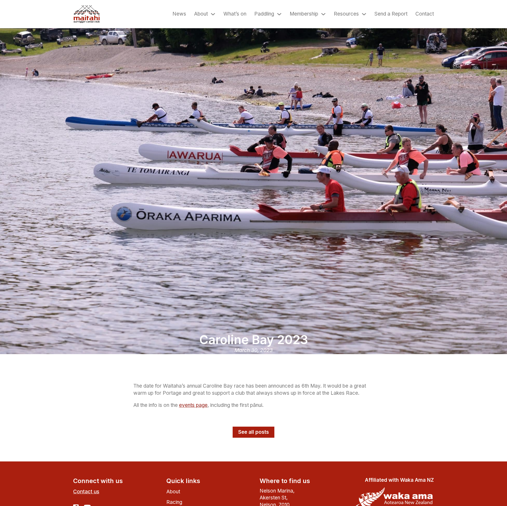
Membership (304, 14)
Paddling (264, 14)
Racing (174, 502)
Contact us (86, 492)
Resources (346, 14)
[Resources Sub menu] (364, 14)
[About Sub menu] (212, 14)
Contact (424, 14)
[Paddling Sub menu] (279, 14)
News (179, 14)
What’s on (234, 14)
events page (193, 405)
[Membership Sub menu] (323, 14)
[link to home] (86, 14)
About (201, 14)
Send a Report (390, 14)
